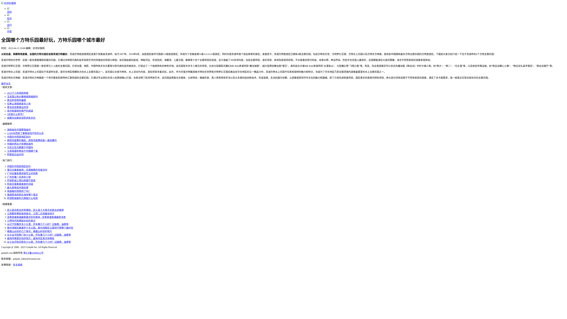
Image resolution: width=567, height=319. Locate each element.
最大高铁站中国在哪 (17, 187)
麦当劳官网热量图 (16, 100)
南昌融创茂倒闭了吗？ (19, 191)
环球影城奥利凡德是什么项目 (22, 198)
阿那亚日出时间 (15, 154)
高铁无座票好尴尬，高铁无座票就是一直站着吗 (32, 140)
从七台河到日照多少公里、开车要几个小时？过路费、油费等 (39, 242)
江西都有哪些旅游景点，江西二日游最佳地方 (30, 213)
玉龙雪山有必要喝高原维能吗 (22, 96)
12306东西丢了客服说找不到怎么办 (25, 133)
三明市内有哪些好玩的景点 (21, 220)
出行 (9, 25)
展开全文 (6, 83)
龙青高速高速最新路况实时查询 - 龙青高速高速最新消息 (36, 217)
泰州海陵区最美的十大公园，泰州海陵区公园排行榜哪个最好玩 (40, 228)
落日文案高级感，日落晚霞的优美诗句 (27, 170)
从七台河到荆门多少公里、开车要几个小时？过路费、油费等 (39, 235)
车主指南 (17, 264)
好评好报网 (10, 3)
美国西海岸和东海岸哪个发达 (22, 194)
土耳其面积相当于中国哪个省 (22, 151)
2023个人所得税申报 (17, 93)
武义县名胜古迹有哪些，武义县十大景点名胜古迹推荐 (35, 210)
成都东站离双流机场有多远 (21, 118)
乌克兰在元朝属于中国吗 (20, 147)
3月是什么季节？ (16, 114)
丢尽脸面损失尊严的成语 (20, 111)
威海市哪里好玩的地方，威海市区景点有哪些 (30, 238)
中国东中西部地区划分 (19, 137)
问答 (9, 31)
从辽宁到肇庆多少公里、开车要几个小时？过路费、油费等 (38, 224)
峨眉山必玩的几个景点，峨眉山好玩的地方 (29, 231)
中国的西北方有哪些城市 (20, 144)
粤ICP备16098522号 (33, 253)
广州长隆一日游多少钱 (19, 177)
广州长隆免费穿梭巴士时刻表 (22, 173)
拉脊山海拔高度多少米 (19, 103)
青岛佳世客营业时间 (17, 107)
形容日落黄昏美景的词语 (20, 184)
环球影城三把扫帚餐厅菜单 (21, 180)
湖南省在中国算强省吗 (19, 129)
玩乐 (9, 18)
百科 (9, 12)
